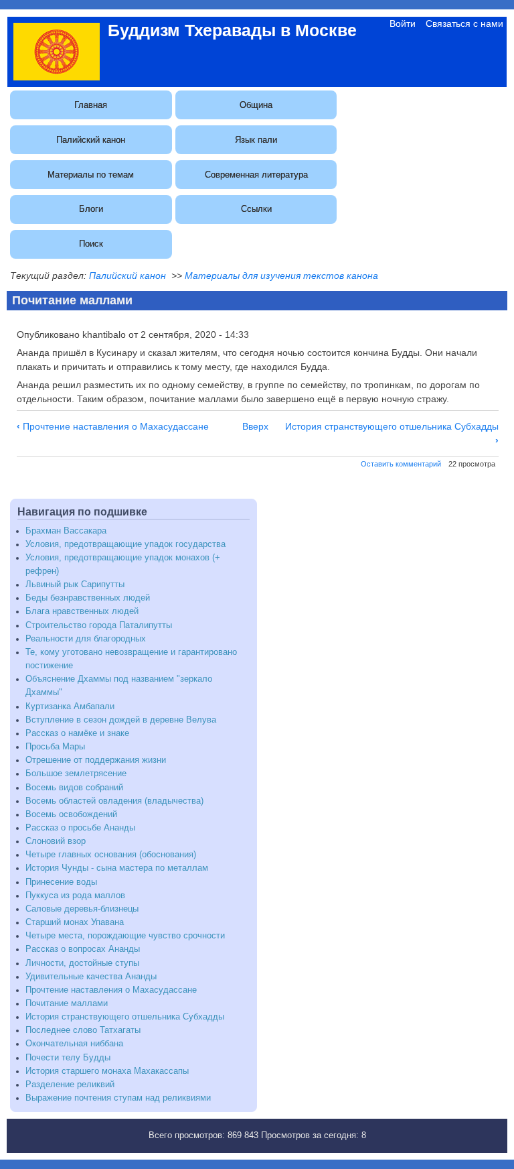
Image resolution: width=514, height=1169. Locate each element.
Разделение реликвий (69, 1084)
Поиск (91, 244)
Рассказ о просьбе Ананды (80, 828)
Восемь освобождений (71, 814)
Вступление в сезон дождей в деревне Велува (120, 720)
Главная (90, 105)
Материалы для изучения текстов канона (281, 275)
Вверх (255, 426)
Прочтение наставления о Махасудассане (113, 426)
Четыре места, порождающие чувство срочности (125, 935)
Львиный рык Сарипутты (74, 584)
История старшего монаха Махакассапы (107, 1071)
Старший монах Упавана (74, 922)
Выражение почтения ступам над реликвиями (118, 1098)
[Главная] (56, 77)
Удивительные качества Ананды (91, 976)
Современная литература (256, 175)
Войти (403, 23)
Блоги (91, 209)
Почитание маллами (66, 1003)
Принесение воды (61, 882)
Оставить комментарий (401, 464)
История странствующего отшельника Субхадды (124, 1017)
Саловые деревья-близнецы (82, 909)
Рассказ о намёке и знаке (77, 733)
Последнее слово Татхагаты (83, 1030)
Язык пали (256, 140)
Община (256, 105)
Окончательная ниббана (74, 1043)
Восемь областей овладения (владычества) (114, 801)
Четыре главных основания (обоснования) (110, 854)
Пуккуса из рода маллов (75, 895)
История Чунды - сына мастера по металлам (116, 868)
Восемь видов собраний (74, 787)
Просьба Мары (55, 746)
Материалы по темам (91, 175)
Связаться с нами (464, 23)
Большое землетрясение (75, 773)
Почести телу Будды (67, 1057)
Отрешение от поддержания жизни (95, 760)
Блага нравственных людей (82, 611)
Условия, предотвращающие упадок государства (125, 544)
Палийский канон (90, 140)
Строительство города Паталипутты (98, 625)
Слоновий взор (55, 841)
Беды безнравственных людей (87, 598)
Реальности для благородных (85, 638)
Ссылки (256, 209)
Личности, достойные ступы (82, 963)
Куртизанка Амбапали (69, 706)
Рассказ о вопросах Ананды (82, 949)
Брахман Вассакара (65, 531)
